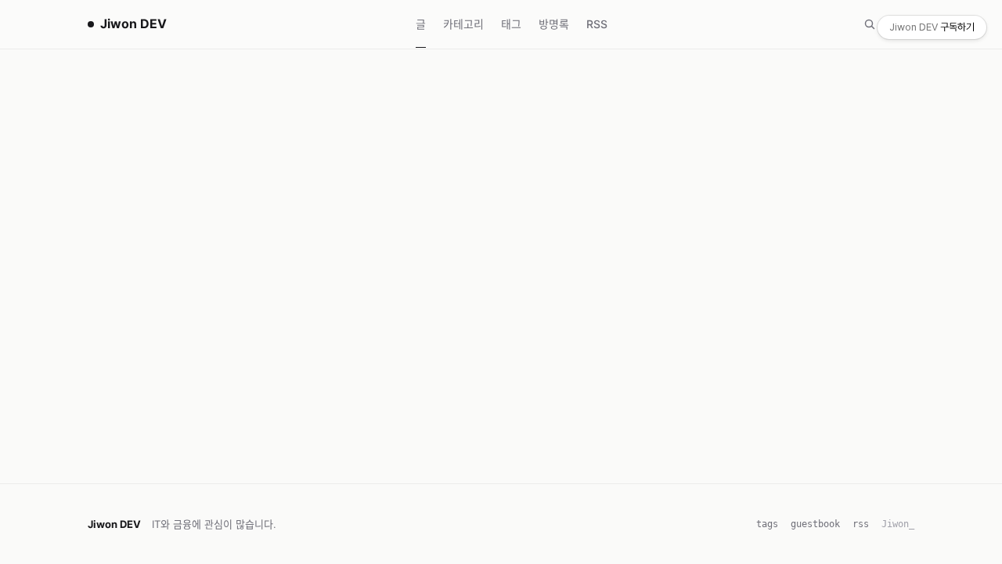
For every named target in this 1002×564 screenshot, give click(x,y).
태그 (511, 24)
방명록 (554, 24)
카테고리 (463, 24)
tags (767, 524)
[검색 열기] (869, 24)
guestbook (815, 524)
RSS (596, 24)
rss (860, 524)
